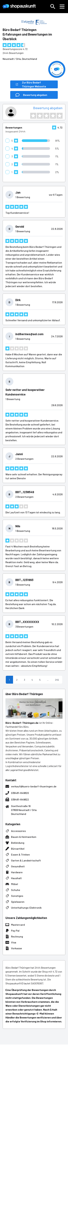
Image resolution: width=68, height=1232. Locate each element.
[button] (53, 6)
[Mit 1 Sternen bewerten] (33, 116)
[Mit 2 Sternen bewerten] (40, 116)
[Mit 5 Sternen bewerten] (60, 116)
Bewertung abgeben (48, 108)
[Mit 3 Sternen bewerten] (46, 116)
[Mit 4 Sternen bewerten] (53, 116)
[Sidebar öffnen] (62, 6)
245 (57, 679)
